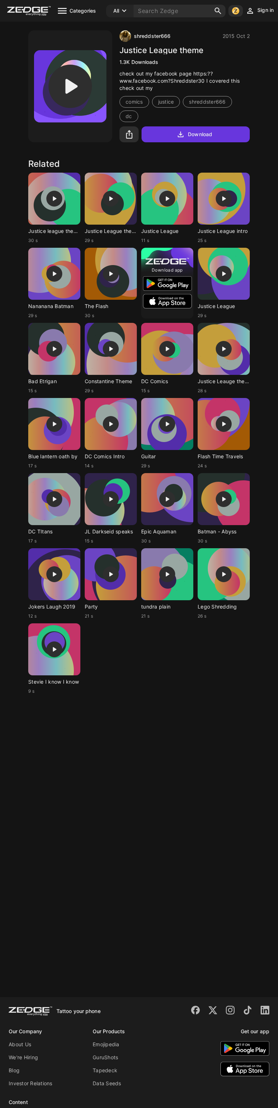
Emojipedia (106, 1044)
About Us (20, 1044)
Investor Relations (30, 1083)
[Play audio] (70, 86)
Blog (14, 1070)
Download (200, 134)
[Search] (218, 11)
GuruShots (105, 1057)
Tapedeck (105, 1070)
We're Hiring (23, 1057)
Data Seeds (107, 1083)
